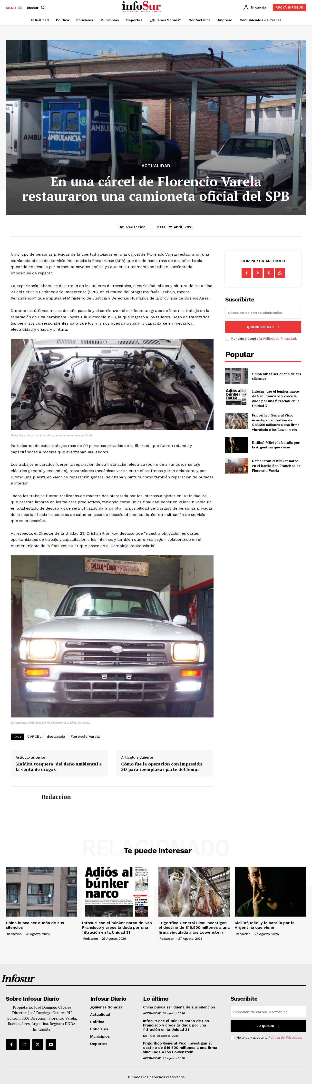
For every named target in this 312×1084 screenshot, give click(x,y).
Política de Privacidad (279, 338)
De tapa (149, 1035)
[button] (37, 7)
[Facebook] (246, 273)
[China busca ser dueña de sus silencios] (236, 376)
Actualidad (156, 166)
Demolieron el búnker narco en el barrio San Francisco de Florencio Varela (276, 465)
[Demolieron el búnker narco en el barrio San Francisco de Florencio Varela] (236, 466)
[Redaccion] (22, 797)
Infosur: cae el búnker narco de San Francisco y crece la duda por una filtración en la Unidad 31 (275, 398)
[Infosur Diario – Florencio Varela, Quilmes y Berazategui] (142, 7)
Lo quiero (265, 1026)
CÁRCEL (34, 736)
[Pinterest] (269, 273)
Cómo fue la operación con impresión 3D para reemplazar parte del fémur (161, 766)
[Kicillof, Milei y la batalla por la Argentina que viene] (236, 445)
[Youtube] (51, 1044)
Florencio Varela (85, 736)
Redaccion (136, 227)
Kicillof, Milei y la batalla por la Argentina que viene (276, 445)
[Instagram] (24, 1044)
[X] (258, 273)
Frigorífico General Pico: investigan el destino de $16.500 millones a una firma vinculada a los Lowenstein (275, 422)
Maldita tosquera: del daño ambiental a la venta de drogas (59, 766)
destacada (56, 736)
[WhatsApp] (280, 273)
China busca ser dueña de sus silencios (276, 376)
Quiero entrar (260, 327)
